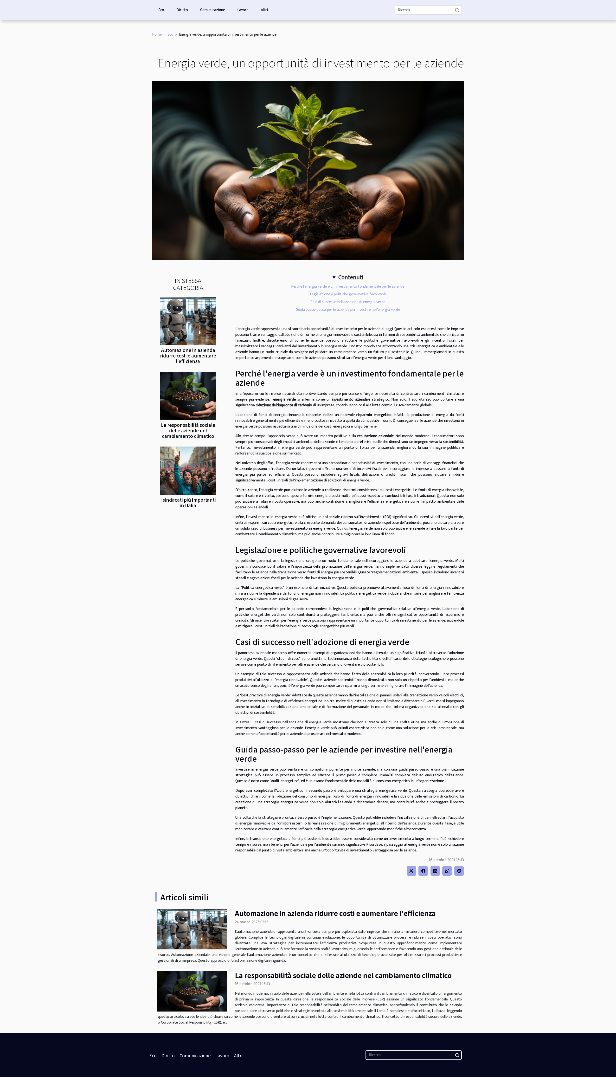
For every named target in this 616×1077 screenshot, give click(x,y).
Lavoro (243, 10)
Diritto (182, 10)
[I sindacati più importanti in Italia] (188, 470)
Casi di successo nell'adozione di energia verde (347, 302)
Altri (264, 10)
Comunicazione (212, 10)
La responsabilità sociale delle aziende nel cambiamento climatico (188, 430)
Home (157, 34)
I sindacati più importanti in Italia (188, 502)
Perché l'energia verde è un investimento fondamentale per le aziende (347, 286)
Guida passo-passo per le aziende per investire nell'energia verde (348, 309)
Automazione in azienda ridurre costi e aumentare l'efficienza (188, 355)
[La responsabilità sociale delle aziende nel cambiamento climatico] (188, 395)
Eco (161, 10)
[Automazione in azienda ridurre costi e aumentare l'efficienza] (188, 320)
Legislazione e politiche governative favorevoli (348, 294)
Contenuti (350, 277)
